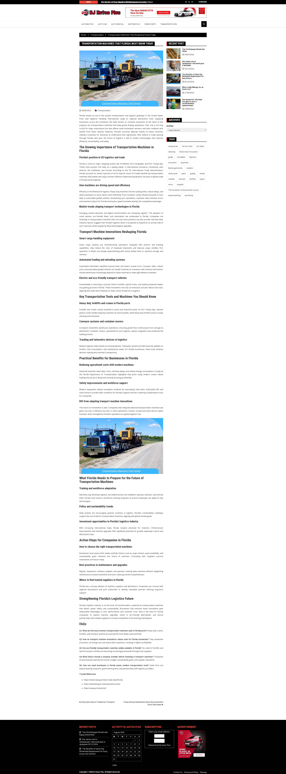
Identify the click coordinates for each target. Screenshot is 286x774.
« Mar (114, 765)
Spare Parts (150, 24)
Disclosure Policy (191, 772)
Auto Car (102, 24)
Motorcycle (134, 24)
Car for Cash (187, 146)
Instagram (192, 2)
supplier (180, 184)
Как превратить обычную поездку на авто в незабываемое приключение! (192, 102)
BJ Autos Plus (164, 745)
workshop (189, 195)
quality (193, 173)
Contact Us (177, 772)
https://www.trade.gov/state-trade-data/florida (103, 680)
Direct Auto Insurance (188, 151)
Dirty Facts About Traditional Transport (98, 702)
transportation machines (101, 125)
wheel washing (174, 195)
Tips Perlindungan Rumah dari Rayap (193, 50)
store (170, 184)
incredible (181, 157)
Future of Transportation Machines (111, 480)
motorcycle (172, 173)
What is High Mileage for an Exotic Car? (192, 88)
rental (202, 173)
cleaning (171, 151)
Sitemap (203, 772)
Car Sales (200, 146)
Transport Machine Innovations (100, 232)
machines (184, 162)
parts (183, 173)
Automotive (88, 24)
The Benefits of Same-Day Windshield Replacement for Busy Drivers (193, 76)
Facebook (186, 2)
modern (189, 168)
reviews (171, 179)
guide (170, 157)
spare (202, 179)
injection (192, 157)
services (182, 179)
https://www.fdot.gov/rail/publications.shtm (102, 684)
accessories (173, 146)
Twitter (189, 2)
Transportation (168, 24)
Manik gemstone (175, 168)
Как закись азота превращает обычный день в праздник (123, 2)
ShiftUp (192, 179)
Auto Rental (117, 24)
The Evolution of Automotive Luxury (183, 190)
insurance (172, 162)
